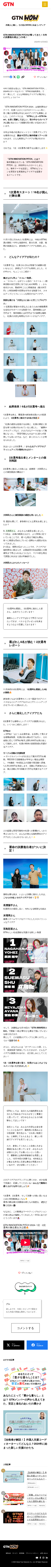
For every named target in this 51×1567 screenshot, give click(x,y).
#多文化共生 (42, 1505)
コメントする (25, 1328)
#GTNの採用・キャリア (33, 1487)
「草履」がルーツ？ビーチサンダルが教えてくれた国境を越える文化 (37, 1498)
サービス (15, 1553)
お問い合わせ (44, 1553)
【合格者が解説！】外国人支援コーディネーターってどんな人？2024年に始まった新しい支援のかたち (25, 1444)
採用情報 (21, 1553)
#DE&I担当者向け (32, 1483)
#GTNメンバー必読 (25, 1260)
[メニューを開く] (45, 4)
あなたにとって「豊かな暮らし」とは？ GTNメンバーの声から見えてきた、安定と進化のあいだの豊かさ (24, 1399)
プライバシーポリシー (32, 1553)
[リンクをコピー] (22, 77)
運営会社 (8, 1553)
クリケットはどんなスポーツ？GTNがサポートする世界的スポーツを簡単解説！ (37, 1516)
